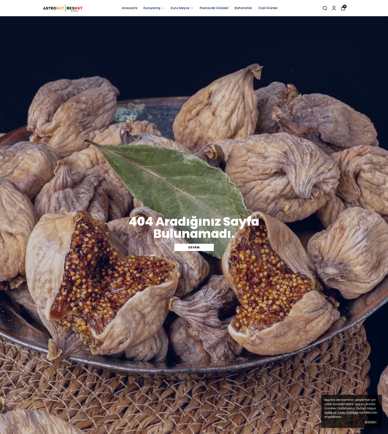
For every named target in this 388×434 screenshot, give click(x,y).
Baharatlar (243, 8)
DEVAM (194, 247)
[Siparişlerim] (333, 8)
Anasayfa (129, 8)
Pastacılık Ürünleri (214, 8)
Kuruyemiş (151, 8)
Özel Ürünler (268, 8)
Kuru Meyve (180, 8)
